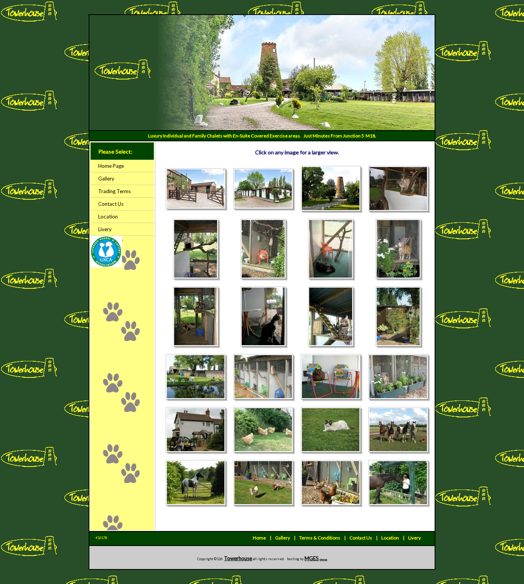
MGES (312, 558)
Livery (105, 229)
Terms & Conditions (319, 538)
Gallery (106, 178)
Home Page (111, 166)
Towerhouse (238, 558)
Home (259, 538)
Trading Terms (114, 191)
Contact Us (111, 204)
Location (108, 216)
